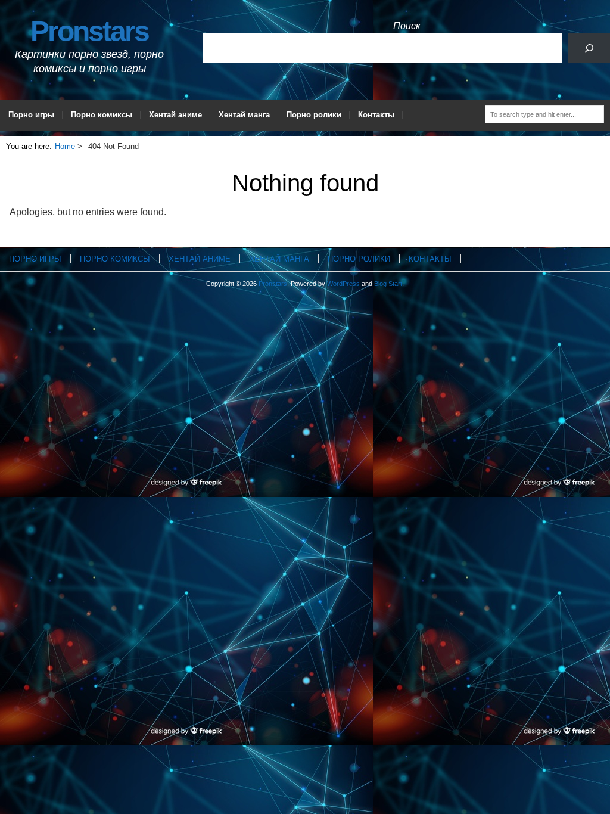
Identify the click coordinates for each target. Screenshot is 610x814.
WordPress (343, 283)
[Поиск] (589, 48)
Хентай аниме (175, 114)
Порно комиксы (101, 114)
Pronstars (89, 31)
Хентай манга (244, 114)
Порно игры (31, 114)
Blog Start (388, 283)
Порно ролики (314, 114)
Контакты (376, 114)
